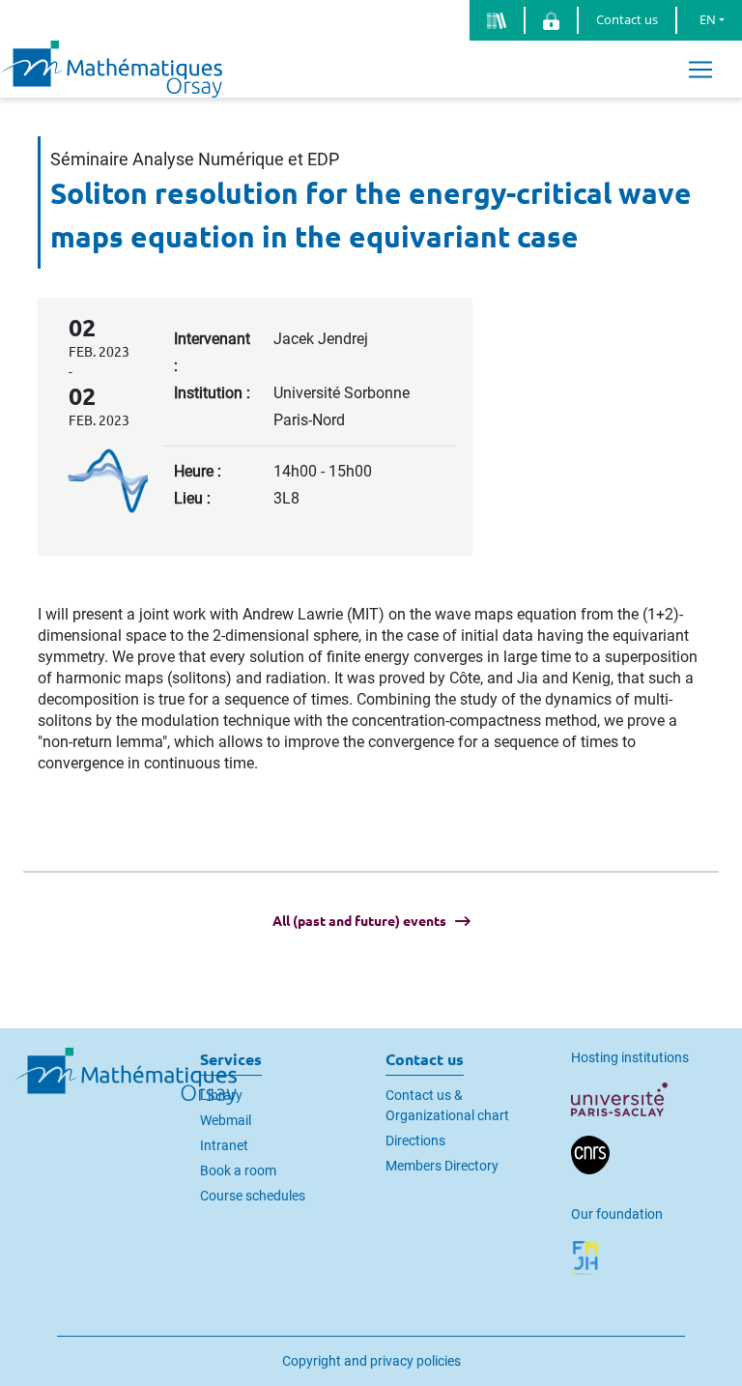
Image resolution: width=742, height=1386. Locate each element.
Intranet (224, 1145)
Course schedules (252, 1195)
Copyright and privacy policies (371, 1361)
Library (221, 1095)
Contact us (627, 19)
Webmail (225, 1120)
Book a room (238, 1170)
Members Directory (442, 1165)
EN (707, 19)
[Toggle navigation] (700, 69)
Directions (415, 1140)
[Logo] (111, 67)
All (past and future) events (359, 921)
